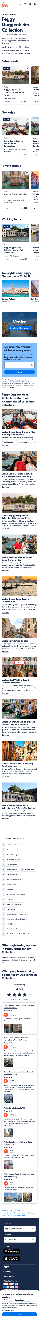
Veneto (17, 1211)
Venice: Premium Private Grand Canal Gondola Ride (18, 1143)
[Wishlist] (25, 4)
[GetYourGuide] (5, 4)
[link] (15, 85)
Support (6, 1267)
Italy (10, 1211)
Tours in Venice (26, 1213)
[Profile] (34, 4)
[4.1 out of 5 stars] (8, 47)
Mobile (6, 1246)
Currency (7, 1235)
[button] (15, 85)
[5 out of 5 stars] (19, 1011)
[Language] (30, 4)
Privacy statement (8, 387)
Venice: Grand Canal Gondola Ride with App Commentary (19, 1006)
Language (7, 1224)
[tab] (14, 838)
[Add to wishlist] (27, 69)
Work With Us (8, 1277)
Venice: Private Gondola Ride (14, 1108)
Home (4, 1211)
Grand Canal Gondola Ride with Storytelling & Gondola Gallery (16, 1039)
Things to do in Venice (10, 1213)
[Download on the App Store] (11, 1259)
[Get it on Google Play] (11, 1251)
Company (7, 1272)
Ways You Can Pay (10, 1281)
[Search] (20, 4)
